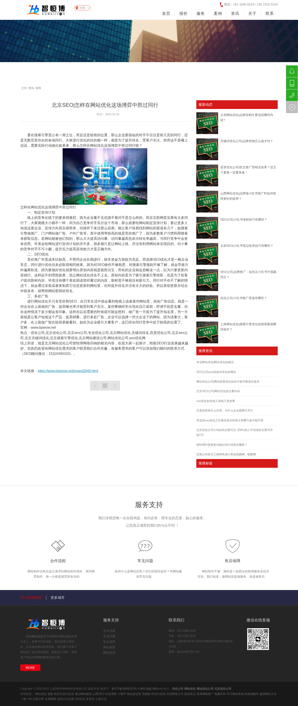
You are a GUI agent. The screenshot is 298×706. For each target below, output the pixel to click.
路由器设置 (134, 694)
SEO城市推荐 (31, 597)
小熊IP (122, 694)
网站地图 (146, 688)
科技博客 (111, 694)
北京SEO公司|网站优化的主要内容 (218, 391)
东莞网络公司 (175, 694)
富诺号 (90, 699)
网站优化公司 (205, 688)
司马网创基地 (236, 694)
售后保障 (232, 561)
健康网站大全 (268, 694)
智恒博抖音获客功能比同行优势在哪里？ (221, 444)
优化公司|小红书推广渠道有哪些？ (243, 298)
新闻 (38, 88)
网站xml (157, 688)
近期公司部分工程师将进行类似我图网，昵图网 (226, 454)
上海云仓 (101, 699)
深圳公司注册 (66, 699)
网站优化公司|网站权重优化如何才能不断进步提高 (227, 381)
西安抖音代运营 (64, 694)
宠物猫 (146, 694)
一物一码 (26, 699)
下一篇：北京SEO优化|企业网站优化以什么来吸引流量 (115, 386)
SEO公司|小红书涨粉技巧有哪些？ (243, 219)
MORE (30, 667)
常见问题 (145, 561)
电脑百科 (220, 694)
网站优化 (37, 636)
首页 (166, 13)
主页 (24, 88)
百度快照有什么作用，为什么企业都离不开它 (224, 410)
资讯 (31, 88)
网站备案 (109, 647)
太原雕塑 (51, 699)
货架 (51, 694)
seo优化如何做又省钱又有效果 (215, 401)
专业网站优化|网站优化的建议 (215, 362)
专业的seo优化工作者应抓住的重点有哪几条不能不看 (229, 420)
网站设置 (109, 652)
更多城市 (58, 597)
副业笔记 (190, 694)
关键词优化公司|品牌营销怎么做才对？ (246, 141)
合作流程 (58, 561)
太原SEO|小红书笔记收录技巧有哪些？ (246, 245)
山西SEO (99, 694)
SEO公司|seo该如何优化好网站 (216, 372)
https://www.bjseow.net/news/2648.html (68, 371)
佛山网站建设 (84, 694)
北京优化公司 (222, 688)
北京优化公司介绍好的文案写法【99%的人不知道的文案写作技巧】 (234, 432)
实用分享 (39, 699)
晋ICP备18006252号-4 (125, 688)
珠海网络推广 (205, 694)
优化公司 (177, 688)
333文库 (80, 699)
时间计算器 (158, 694)
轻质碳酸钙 (252, 694)
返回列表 (105, 386)
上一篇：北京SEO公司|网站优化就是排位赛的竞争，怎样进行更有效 (95, 386)
